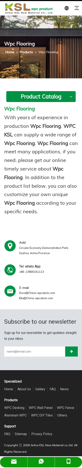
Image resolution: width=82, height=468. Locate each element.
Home (8, 389)
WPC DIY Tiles (42, 415)
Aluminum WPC (15, 415)
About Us (24, 389)
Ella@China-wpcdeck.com (36, 298)
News (64, 389)
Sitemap (21, 434)
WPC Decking (14, 408)
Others (62, 415)
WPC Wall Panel (41, 408)
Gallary (40, 389)
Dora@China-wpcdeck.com (37, 293)
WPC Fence (65, 408)
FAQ (53, 389)
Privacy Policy (41, 434)
